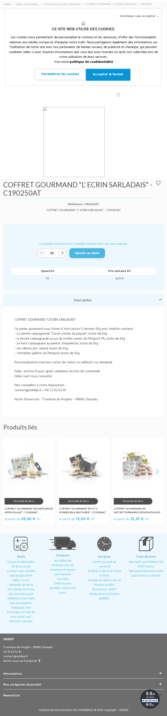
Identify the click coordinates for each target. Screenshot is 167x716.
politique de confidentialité (91, 62)
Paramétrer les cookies (60, 74)
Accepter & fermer (108, 74)
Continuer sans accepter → (139, 16)
